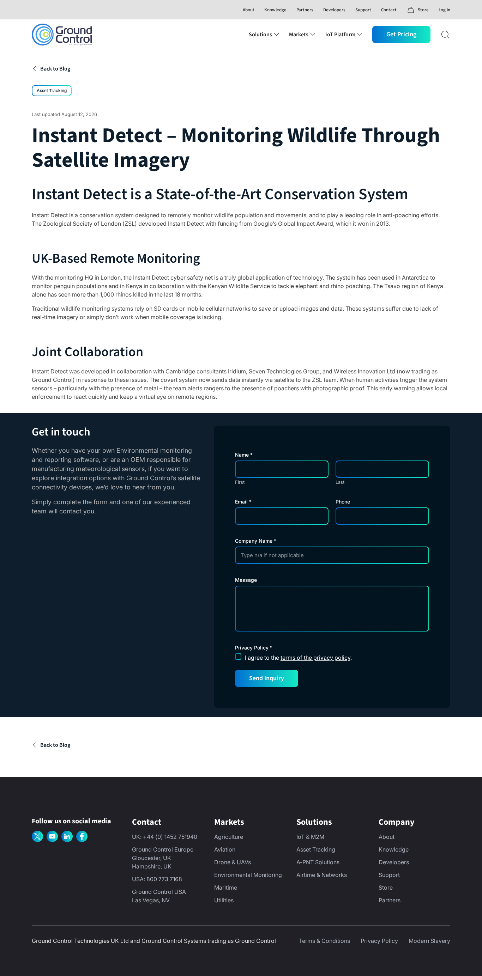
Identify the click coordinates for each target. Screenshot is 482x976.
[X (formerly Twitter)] (37, 836)
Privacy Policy (379, 940)
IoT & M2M (310, 836)
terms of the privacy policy (315, 657)
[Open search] (445, 34)
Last (340, 482)
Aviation (224, 849)
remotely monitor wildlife (200, 215)
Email (243, 502)
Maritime (225, 887)
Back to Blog (55, 68)
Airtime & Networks (321, 874)
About (248, 10)
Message (246, 580)
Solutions (260, 34)
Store (386, 887)
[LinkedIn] (67, 836)
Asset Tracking (52, 90)
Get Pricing (401, 34)
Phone (343, 502)
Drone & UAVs (232, 862)
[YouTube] (52, 836)
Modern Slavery (429, 940)
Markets (298, 34)
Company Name (255, 541)
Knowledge (275, 10)
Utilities (224, 900)
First (240, 482)
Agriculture (228, 836)
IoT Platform (340, 34)
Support (363, 10)
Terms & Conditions (324, 940)
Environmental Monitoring (248, 874)
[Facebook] (82, 836)
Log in (444, 10)
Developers (334, 10)
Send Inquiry (266, 678)
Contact (389, 10)
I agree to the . (298, 657)
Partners (304, 10)
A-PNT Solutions (317, 862)
